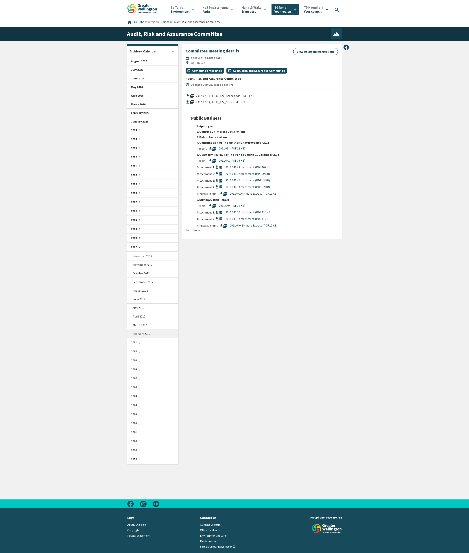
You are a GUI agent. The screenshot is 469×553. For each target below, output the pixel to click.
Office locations (210, 530)
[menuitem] (182, 9)
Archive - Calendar (143, 51)
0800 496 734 (334, 517)
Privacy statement (139, 535)
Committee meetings (207, 70)
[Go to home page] (142, 8)
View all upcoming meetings (315, 51)
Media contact (209, 541)
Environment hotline (213, 535)
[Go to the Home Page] (327, 528)
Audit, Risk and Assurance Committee (259, 70)
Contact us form (210, 524)
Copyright (133, 530)
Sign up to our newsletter (218, 546)
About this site (136, 524)
